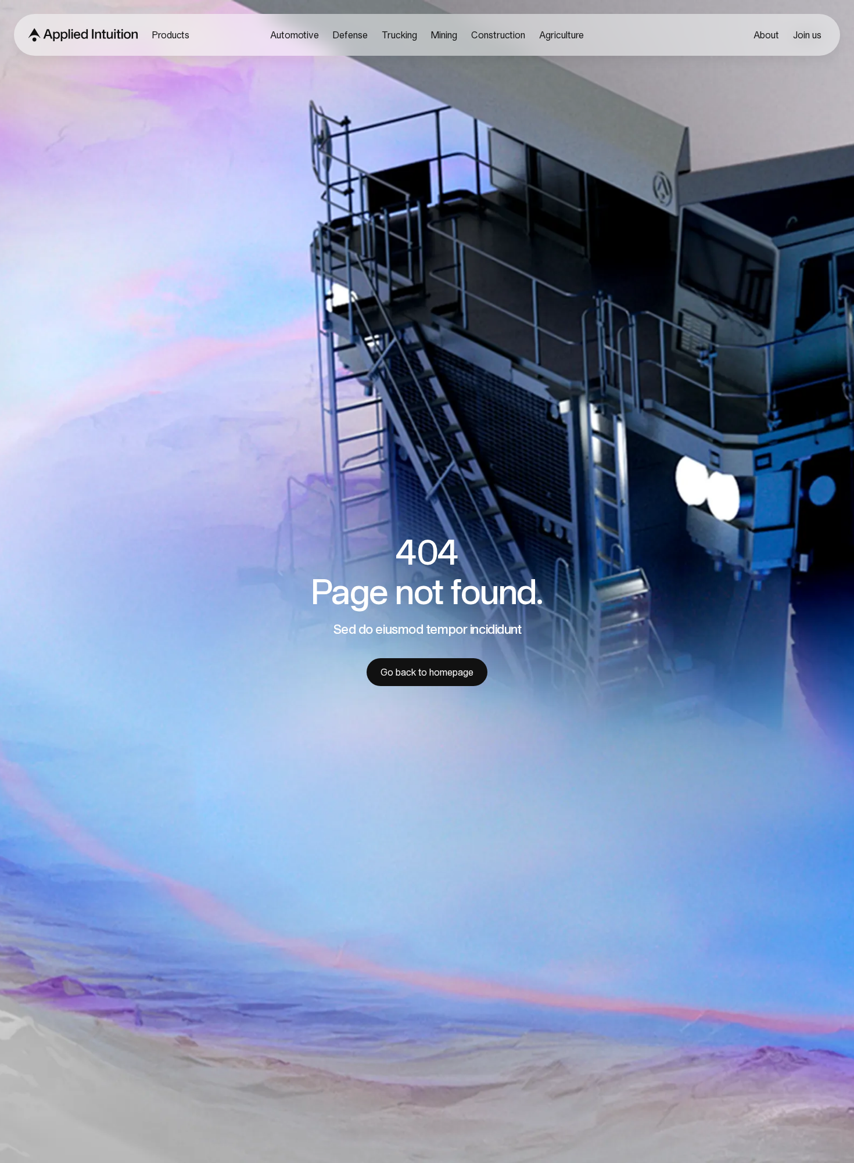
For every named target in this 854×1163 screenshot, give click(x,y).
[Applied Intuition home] (79, 35)
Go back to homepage (427, 672)
